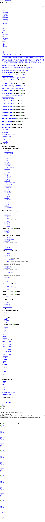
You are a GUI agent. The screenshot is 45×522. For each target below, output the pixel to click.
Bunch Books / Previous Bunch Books (8, 65)
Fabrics (3, 144)
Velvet (5, 315)
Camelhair (4, 40)
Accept (12, 263)
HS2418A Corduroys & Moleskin (9, 61)
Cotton (4, 41)
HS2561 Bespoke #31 (25, 58)
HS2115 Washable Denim (7, 196)
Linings (4, 52)
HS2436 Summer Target (22, 60)
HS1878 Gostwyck (6, 198)
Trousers (4, 381)
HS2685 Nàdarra (26, 70)
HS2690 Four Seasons (6, 216)
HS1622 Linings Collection (7, 199)
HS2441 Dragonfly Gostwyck (12, 60)
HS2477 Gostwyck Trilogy (5, 85)
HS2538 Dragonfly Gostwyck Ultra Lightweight (8, 59)
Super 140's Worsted (5, 36)
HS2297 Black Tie (22, 62)
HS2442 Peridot (7, 60)
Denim (4, 362)
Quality (3, 32)
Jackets (4, 50)
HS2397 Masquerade (6, 183)
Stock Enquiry (43, 5)
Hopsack (5, 328)
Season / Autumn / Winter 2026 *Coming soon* (10, 68)
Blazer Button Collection (6, 136)
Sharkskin (4, 30)
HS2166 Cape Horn (6, 281)
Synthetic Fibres (5, 46)
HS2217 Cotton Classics (7, 276)
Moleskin (5, 313)
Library (3, 139)
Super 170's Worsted (7, 344)
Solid (5, 314)
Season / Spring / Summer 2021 (7, 106)
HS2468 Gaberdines (23, 84)
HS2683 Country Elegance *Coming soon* (9, 153)
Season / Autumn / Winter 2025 (7, 76)
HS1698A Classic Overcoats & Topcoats (28, 67)
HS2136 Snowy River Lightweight (8, 195)
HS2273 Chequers (4, 67)
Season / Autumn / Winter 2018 (7, 112)
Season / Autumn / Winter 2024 (7, 83)
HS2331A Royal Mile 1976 (5, 62)
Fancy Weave (4, 29)
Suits (3, 51)
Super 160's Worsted (7, 346)
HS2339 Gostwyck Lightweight (12, 95)
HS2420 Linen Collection (10, 88)
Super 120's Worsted (5, 37)
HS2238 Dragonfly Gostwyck (7, 192)
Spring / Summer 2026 (6, 12)
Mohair (4, 44)
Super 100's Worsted (7, 354)
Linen (3, 43)
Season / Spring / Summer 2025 (7, 79)
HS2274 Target (31, 66)
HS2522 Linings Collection (34, 59)
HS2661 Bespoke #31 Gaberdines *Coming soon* (10, 155)
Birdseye (5, 326)
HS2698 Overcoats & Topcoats (7, 218)
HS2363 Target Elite (21, 66)
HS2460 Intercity (15, 84)
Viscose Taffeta (3, 132)
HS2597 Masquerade (16, 78)
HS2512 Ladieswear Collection (11, 66)
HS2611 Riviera (6, 160)
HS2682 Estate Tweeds (15, 70)
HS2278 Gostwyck (4, 98)
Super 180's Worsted (5, 34)
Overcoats (5, 386)
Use (2, 48)
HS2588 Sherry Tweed (8, 58)
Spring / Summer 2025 (6, 13)
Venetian (8, 129)
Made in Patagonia (5, 23)
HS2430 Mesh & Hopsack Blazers (32, 60)
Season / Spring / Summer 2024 (7, 86)
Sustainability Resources (6, 141)
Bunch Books (4, 6)
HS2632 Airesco (32, 57)
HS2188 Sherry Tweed (7, 194)
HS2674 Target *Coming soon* (8, 154)
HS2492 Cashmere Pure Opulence (21, 85)
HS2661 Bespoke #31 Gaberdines (5, 70)
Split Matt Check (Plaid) (7, 321)
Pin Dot (4, 129)
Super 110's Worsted (5, 38)
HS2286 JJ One (34, 62)
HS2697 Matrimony (14, 56)
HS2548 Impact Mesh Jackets (5, 66)
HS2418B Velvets (17, 66)
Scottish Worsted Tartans (7, 307)
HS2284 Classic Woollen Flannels (10, 98)
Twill (6, 129)
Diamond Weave (6, 327)
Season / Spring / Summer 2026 (7, 72)
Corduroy (5, 312)
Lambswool (4, 42)
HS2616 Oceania (28, 57)
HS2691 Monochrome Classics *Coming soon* (31, 56)
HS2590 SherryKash (4, 58)
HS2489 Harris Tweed (10, 85)
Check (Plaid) (6, 318)
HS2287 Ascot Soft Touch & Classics (28, 62)
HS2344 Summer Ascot (19, 95)
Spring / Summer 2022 (6, 17)
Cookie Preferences (4, 517)
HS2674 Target (11, 70)
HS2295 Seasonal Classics (27, 66)
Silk (3, 45)
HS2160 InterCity (8, 67)
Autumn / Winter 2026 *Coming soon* (7, 11)
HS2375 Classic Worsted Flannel (8, 184)
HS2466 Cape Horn (19, 84)
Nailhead (3, 129)
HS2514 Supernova (40, 59)
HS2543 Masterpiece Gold (5, 77)
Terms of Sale (3, 512)
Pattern (3, 25)
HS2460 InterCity (4, 60)
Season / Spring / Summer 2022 (7, 100)
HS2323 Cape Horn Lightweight (11, 62)
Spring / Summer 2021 (6, 18)
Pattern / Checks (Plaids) (6, 124)
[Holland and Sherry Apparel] (9, 0)
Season (3, 10)
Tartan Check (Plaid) (6, 322)
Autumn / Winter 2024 (6, 14)
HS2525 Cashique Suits (28, 59)
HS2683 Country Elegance (21, 70)
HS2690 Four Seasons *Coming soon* (8, 152)
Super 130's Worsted (7, 349)
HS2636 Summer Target (24, 57)
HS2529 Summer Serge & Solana (17, 59)
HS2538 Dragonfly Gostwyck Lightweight (9, 239)
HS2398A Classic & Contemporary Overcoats (27, 61)
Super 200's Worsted (7, 341)
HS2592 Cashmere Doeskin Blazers (10, 78)
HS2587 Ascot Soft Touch (14, 58)
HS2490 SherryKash (15, 85)
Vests (3, 53)
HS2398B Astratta (20, 61)
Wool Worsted (4, 39)
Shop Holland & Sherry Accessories (8, 134)
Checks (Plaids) (5, 27)
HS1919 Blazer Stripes (7, 289)
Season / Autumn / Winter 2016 (7, 115)
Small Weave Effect (5, 28)
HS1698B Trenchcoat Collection (8, 296)
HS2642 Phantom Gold (18, 57)
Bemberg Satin (6, 132)
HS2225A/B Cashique (7, 193)
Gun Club (5, 319)
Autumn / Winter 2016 (6, 20)
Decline (14, 263)
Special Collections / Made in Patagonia (9, 118)
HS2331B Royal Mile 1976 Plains (5, 95)
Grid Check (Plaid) (6, 320)
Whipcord (5, 338)
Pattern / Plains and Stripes (7, 121)
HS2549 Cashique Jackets (31, 58)
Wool (4, 377)
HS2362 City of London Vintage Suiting (9, 259)
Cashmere (5, 359)
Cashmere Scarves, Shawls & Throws (8, 137)
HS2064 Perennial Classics (21, 67)
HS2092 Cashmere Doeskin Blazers (14, 67)
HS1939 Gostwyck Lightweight (8, 197)
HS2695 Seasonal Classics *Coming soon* (21, 56)
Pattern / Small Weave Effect (7, 127)
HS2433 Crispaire (27, 60)
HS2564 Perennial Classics (20, 58)
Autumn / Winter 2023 (6, 15)
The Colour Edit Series (5, 142)
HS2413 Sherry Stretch (15, 61)
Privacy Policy (3, 513)
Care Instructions (6, 399)
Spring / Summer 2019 (6, 19)
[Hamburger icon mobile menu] (2, 0)
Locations (43, 7)
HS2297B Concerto (17, 62)
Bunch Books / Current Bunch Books (8, 54)
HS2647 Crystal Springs (8, 57)
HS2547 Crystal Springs (36, 58)
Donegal (4, 333)
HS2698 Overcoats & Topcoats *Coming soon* (7, 56)
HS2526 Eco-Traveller (23, 59)
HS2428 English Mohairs (39, 60)
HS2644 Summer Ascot (13, 57)
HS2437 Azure (17, 60)
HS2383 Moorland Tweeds (35, 61)
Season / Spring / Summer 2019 (7, 109)
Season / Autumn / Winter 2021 (7, 103)
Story (2, 404)
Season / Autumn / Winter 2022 (7, 97)
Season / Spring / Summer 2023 (7, 93)
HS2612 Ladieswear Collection (37, 57)
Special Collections (5, 22)
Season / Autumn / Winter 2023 (7, 90)
